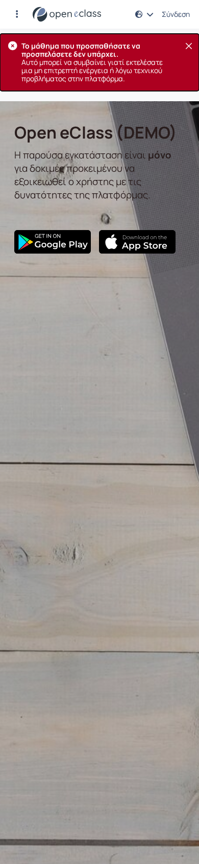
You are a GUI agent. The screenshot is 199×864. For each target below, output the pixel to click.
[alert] (99, 62)
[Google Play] (52, 242)
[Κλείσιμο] (189, 46)
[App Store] (137, 242)
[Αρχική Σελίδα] (67, 14)
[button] (16, 14)
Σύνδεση (176, 14)
